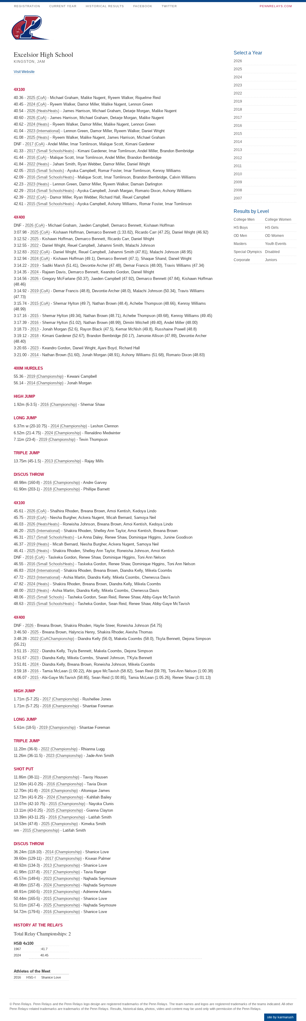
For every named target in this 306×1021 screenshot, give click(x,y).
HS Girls (272, 227)
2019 (35, 265)
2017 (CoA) (35, 144)
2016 (35, 322)
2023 (35, 348)
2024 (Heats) (38, 124)
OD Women (274, 236)
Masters (240, 244)
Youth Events (275, 244)
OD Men (240, 236)
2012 (238, 158)
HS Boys (241, 227)
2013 (35, 329)
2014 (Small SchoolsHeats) (50, 190)
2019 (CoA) (40, 291)
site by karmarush (280, 1017)
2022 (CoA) (36, 197)
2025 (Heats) (38, 137)
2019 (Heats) (38, 544)
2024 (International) (43, 570)
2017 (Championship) (60, 699)
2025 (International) (43, 530)
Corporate (242, 260)
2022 (35, 245)
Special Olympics (248, 252)
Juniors (271, 260)
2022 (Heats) (38, 164)
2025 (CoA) (36, 97)
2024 (35, 272)
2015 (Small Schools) (45, 170)
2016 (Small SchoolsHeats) (50, 177)
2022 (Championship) (59, 749)
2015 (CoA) (40, 303)
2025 (35, 239)
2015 (35, 315)
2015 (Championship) (67, 803)
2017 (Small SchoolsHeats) (50, 151)
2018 (35, 335)
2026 (35, 278)
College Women (278, 219)
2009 (238, 182)
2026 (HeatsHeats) (43, 111)
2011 (238, 166)
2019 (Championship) (45, 376)
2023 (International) (43, 131)
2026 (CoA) (36, 117)
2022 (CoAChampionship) (52, 638)
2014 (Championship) (45, 383)
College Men (244, 219)
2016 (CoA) (36, 157)
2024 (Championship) (63, 433)
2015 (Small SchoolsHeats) (50, 204)
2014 (35, 355)
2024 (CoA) (36, 104)
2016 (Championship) (58, 404)
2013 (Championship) (63, 461)
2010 (238, 174)
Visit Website (24, 72)
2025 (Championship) (64, 810)
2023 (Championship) (64, 755)
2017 (238, 117)
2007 (238, 198)
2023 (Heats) (38, 184)
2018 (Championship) (61, 489)
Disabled (272, 252)
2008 (238, 190)
